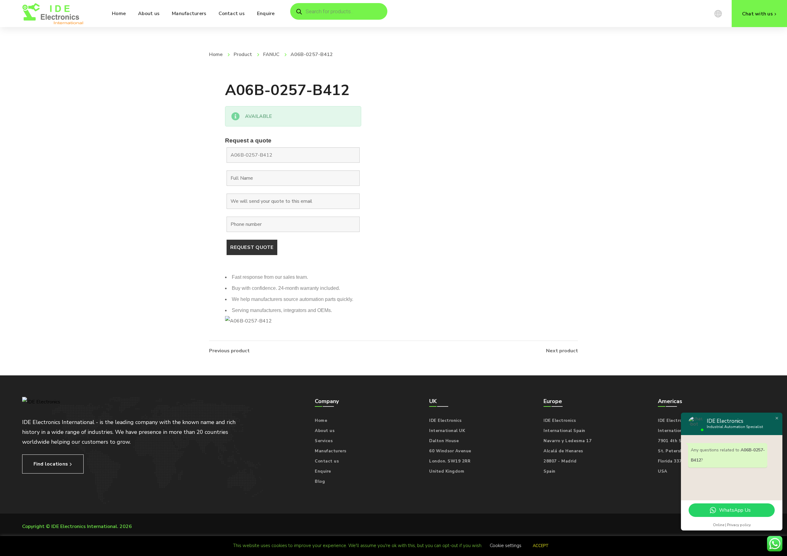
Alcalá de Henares (563, 451)
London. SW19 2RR (449, 461)
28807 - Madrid (560, 461)
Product (243, 54)
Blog (320, 481)
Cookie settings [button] (505, 545)
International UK (447, 431)
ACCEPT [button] (541, 546)
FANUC (271, 54)
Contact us (327, 461)
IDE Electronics (445, 420)
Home (216, 54)
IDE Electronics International (84, 526)
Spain (550, 471)
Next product (562, 350)
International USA (677, 431)
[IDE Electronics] (53, 13)
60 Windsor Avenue (450, 451)
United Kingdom (446, 471)
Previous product (229, 350)
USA (662, 471)
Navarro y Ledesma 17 (567, 441)
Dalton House (444, 441)
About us (324, 431)
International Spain (564, 431)
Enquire (323, 471)
